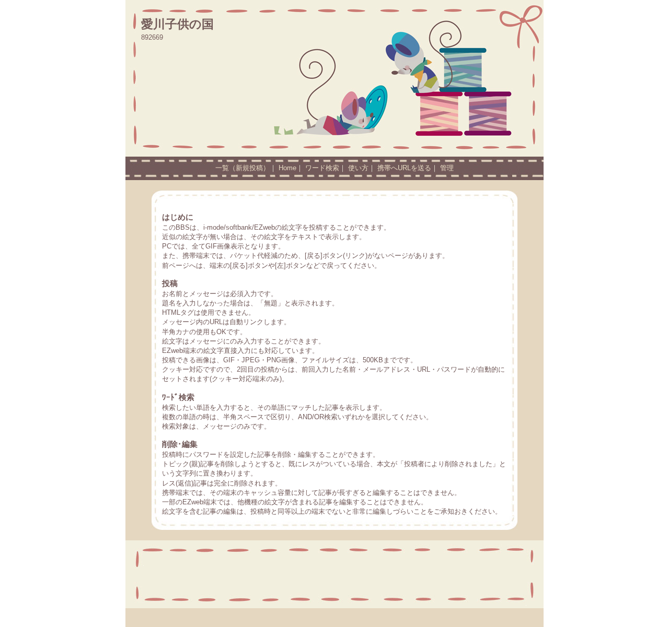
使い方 (358, 168)
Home (287, 168)
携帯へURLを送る (404, 168)
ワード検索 (322, 168)
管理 (447, 168)
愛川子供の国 (177, 24)
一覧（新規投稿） (242, 168)
